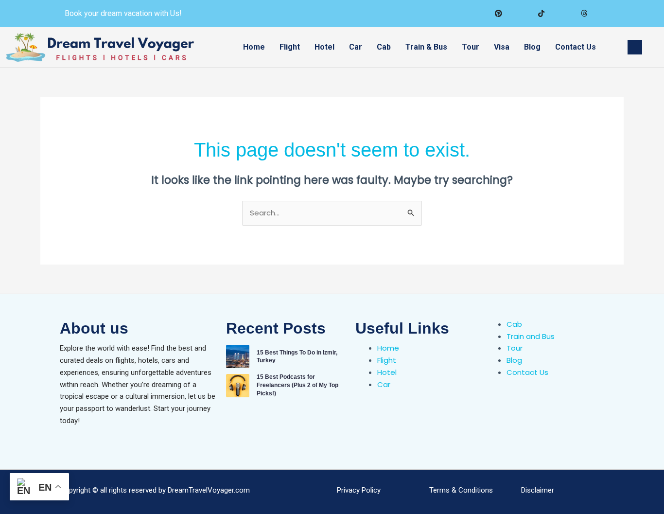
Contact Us (575, 47)
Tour (470, 47)
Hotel (324, 47)
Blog (532, 47)
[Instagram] (562, 13)
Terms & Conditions (461, 490)
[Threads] (584, 13)
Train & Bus (426, 47)
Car (355, 47)
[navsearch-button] (635, 47)
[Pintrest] (498, 13)
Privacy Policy (359, 490)
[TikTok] (541, 13)
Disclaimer (537, 490)
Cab (384, 47)
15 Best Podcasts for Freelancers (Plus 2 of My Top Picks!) (297, 385)
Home (254, 47)
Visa (501, 47)
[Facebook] (519, 13)
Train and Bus (531, 336)
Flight (290, 47)
